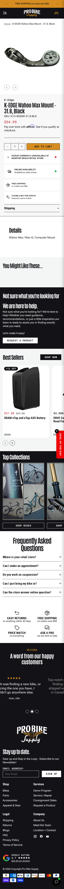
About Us (38, 820)
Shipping (8, 820)
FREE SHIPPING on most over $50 (32, 4)
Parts (6, 795)
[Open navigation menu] (5, 13)
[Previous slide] (7, 87)
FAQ (5, 835)
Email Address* (13, 768)
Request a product (20, 340)
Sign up (51, 773)
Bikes (6, 790)
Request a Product (44, 805)
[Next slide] (15, 87)
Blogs (6, 830)
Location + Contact (44, 830)
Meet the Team (42, 825)
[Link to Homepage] (32, 13)
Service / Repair (42, 795)
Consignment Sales (45, 800)
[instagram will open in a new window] (35, 836)
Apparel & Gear (12, 805)
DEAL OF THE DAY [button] (60, 444)
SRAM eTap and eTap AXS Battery (25, 418)
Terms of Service (13, 844)
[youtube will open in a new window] (47, 836)
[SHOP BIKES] (23, 491)
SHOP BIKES (23, 525)
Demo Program (42, 790)
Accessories (10, 800)
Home (7, 24)
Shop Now (51, 357)
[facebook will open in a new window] (41, 836)
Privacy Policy (11, 840)
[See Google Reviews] (32, 858)
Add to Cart (43, 146)
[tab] (27, 711)
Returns (7, 825)
